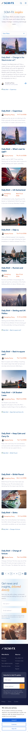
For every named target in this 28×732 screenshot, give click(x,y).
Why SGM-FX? (19, 658)
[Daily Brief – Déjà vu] (14, 216)
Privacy (3, 701)
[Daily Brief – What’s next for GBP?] (14, 136)
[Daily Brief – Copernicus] (14, 98)
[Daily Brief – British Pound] (14, 461)
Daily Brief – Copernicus (12, 111)
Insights (17, 663)
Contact (17, 666)
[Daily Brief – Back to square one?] (14, 338)
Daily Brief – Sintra (9, 512)
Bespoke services (6, 666)
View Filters (6, 33)
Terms (9, 701)
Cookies (16, 701)
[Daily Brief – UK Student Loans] (14, 379)
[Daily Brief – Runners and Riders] (14, 255)
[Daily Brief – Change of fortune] (14, 537)
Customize (14, 724)
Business (4, 658)
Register (17, 669)
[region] (14, 718)
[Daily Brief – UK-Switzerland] (14, 177)
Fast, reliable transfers (7, 663)
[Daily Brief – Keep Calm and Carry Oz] (14, 420)
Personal (4, 661)
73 (22, 573)
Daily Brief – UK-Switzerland (13, 190)
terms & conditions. (6, 618)
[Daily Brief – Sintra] (14, 499)
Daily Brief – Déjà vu (10, 230)
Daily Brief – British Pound (13, 474)
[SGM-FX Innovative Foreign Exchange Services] (8, 3)
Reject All (14, 728)
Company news (19, 661)
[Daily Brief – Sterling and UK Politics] (14, 297)
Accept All (14, 720)
